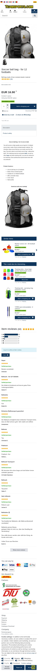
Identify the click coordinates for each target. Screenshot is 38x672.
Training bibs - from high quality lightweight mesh (23, 270)
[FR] (7, 2)
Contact (3, 624)
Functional (16, 663)
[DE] (1, 2)
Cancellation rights (7, 634)
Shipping (11, 120)
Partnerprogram (6, 632)
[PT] (16, 2)
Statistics (17, 658)
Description (6, 127)
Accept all (31, 667)
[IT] (10, 2)
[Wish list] (24, 11)
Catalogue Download (7, 626)
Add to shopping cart (22, 106)
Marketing (27, 658)
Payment (4, 618)
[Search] (34, 15)
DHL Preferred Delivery (25, 660)
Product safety (7, 133)
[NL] (13, 2)
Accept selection (7, 667)
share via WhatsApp (24, 115)
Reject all (19, 667)
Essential (7, 658)
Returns (3, 622)
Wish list (5, 111)
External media (9, 660)
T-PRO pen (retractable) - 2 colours (24, 307)
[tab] (19, 128)
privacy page (31, 653)
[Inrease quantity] (7, 105)
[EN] (4, 2)
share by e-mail (9, 115)
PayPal (7, 663)
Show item (25, 279)
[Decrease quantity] (7, 107)
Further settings (26, 663)
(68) (11, 79)
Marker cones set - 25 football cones (25, 244)
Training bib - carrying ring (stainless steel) (24, 289)
